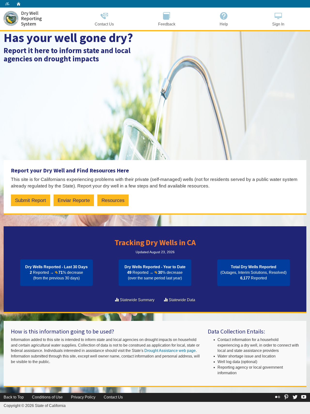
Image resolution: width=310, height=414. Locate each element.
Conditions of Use (47, 397)
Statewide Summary (137, 300)
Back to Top (14, 397)
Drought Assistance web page (170, 351)
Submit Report (30, 200)
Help (224, 24)
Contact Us (104, 24)
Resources (112, 200)
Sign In (278, 24)
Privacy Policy (83, 397)
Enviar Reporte (74, 200)
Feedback (166, 24)
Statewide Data (182, 300)
